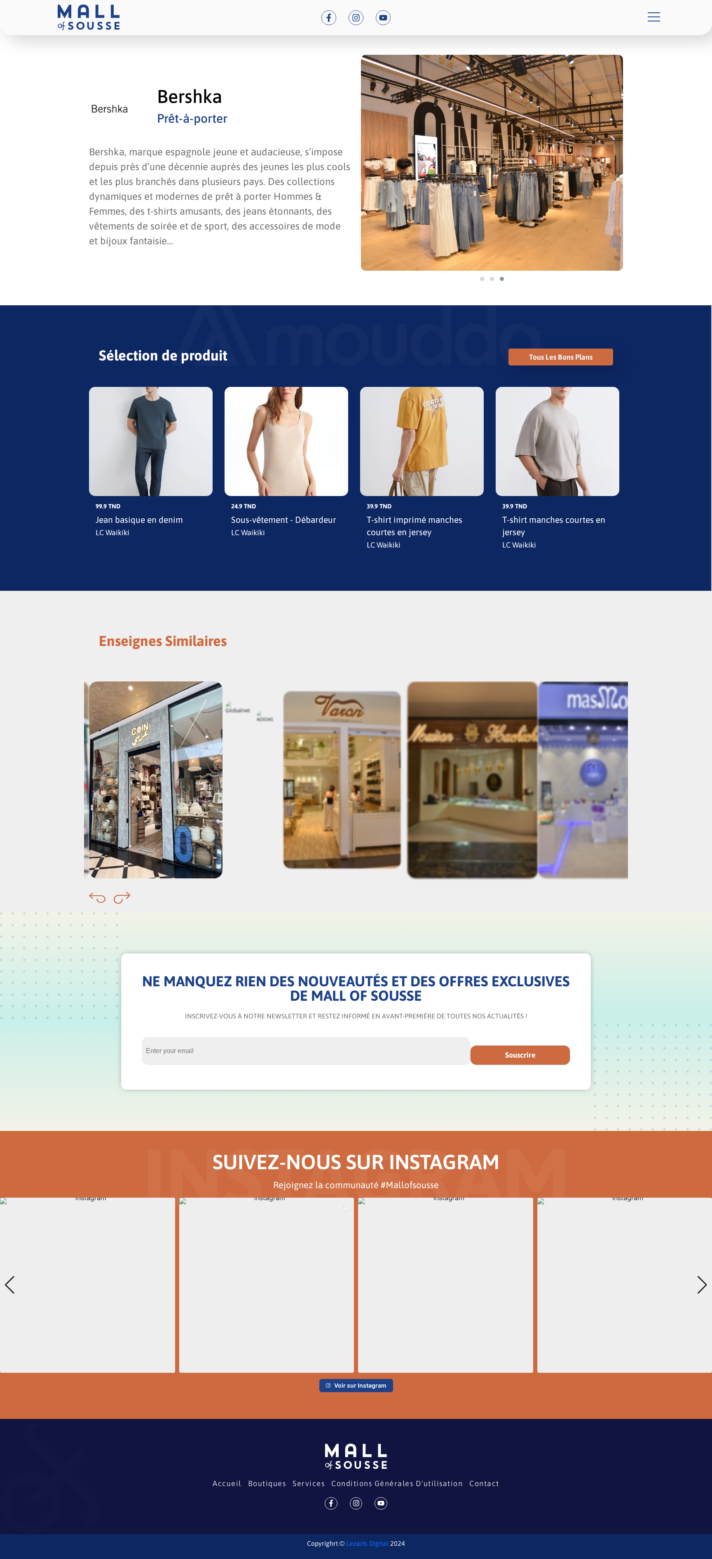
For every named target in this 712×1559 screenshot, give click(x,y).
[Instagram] (356, 17)
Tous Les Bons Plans (561, 357)
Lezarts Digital (366, 1543)
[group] (87, 1285)
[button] (482, 279)
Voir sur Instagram (360, 1385)
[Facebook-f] (328, 17)
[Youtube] (383, 17)
